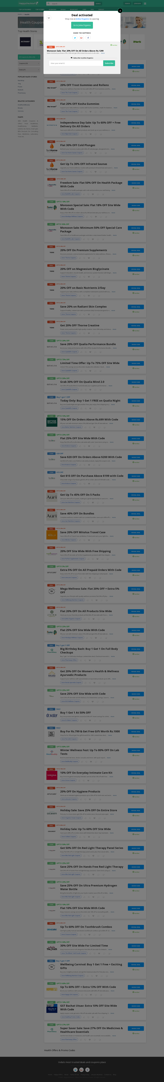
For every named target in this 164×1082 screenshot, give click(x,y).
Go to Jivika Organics (82, 25)
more (103, 53)
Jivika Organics (82, 19)
